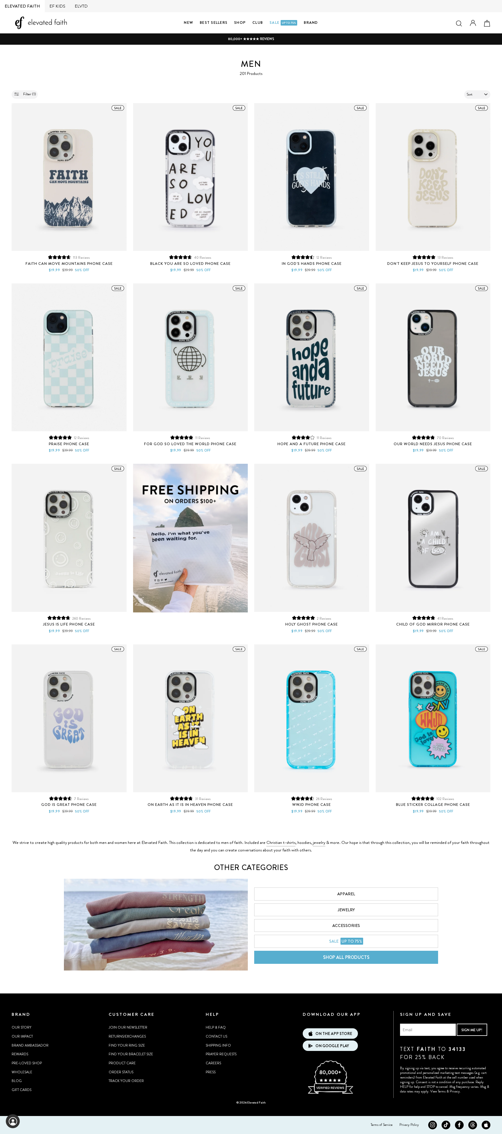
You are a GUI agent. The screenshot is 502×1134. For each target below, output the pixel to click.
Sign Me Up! (471, 1030)
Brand (311, 22)
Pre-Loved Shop (27, 1063)
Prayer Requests (221, 1054)
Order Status (121, 1072)
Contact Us (216, 1036)
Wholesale (22, 1072)
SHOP (240, 22)
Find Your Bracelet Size (131, 1054)
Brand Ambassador (30, 1045)
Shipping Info (218, 1045)
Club (257, 22)
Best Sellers (213, 22)
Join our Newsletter (128, 1027)
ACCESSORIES (346, 925)
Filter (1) (29, 94)
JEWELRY (346, 910)
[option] (251, 39)
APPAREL (346, 894)
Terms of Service (381, 1124)
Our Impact (22, 1036)
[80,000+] (330, 1093)
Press (211, 1072)
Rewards (20, 1054)
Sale (283, 22)
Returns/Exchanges (127, 1036)
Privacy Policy (409, 1124)
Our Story (21, 1027)
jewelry (319, 842)
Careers (213, 1063)
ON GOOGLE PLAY (332, 1046)
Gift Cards (21, 1089)
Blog (17, 1080)
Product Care (122, 1063)
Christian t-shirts (280, 842)
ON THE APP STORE (333, 1033)
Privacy (455, 1091)
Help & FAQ (216, 1027)
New (188, 22)
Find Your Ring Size (127, 1045)
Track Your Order (126, 1080)
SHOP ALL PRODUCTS (346, 957)
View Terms (438, 1091)
